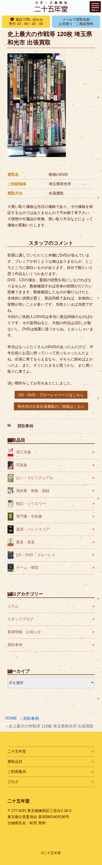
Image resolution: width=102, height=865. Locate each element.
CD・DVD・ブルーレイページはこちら (51, 395)
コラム (13, 606)
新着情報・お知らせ (24, 632)
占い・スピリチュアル (34, 478)
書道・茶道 (25, 542)
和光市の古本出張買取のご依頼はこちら (51, 406)
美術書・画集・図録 (33, 491)
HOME (11, 718)
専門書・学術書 (29, 516)
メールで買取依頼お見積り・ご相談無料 (76, 22)
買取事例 (31, 718)
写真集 (21, 465)
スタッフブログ (20, 619)
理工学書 (23, 452)
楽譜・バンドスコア (33, 529)
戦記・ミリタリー (31, 503)
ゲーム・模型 (27, 567)
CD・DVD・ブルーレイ (35, 555)
